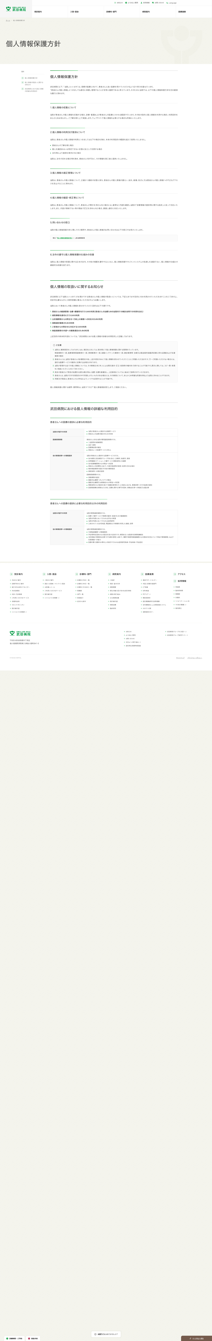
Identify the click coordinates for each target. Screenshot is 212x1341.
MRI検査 (146, 590)
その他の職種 (179, 604)
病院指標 (113, 605)
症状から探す (81, 601)
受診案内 (38, 12)
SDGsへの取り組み (132, 642)
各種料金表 (16, 601)
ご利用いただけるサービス (20, 598)
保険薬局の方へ (148, 612)
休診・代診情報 (17, 594)
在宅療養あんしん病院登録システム (154, 605)
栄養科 (177, 597)
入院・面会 (74, 12)
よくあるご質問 (133, 3)
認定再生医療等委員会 (133, 645)
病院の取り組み (115, 594)
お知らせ (120, 3)
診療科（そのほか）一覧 (84, 587)
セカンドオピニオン (18, 605)
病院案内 (146, 12)
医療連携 (182, 12)
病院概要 (113, 587)
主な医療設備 (114, 598)
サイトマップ (180, 658)
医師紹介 (80, 598)
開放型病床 (146, 598)
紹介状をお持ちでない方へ (21, 587)
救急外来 (34, 1338)
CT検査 (145, 587)
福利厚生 (178, 608)
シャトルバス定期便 (18, 612)
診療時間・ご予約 (15, 1338)
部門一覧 (80, 594)
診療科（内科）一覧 (83, 580)
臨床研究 (113, 608)
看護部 (79, 590)
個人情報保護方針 (31, 78)
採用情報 (146, 3)
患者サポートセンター (150, 580)
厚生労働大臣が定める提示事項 (120, 590)
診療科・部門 (111, 12)
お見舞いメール (50, 587)
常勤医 (177, 587)
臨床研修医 (179, 590)
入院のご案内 (49, 580)
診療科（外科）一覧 (83, 583)
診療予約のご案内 (18, 583)
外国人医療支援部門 (150, 583)
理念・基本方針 (115, 583)
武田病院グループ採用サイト (176, 635)
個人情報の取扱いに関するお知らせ (34, 84)
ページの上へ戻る (198, 1338)
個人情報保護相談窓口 (64, 238)
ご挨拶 (112, 580)
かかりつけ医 (147, 608)
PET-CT (146, 594)
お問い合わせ (159, 3)
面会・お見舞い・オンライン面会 (55, 583)
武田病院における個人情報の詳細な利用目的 (34, 90)
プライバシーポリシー (194, 658)
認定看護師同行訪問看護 (151, 601)
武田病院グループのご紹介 (176, 631)
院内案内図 (16, 608)
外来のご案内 (16, 580)
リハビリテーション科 (182, 601)
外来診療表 (16, 590)
